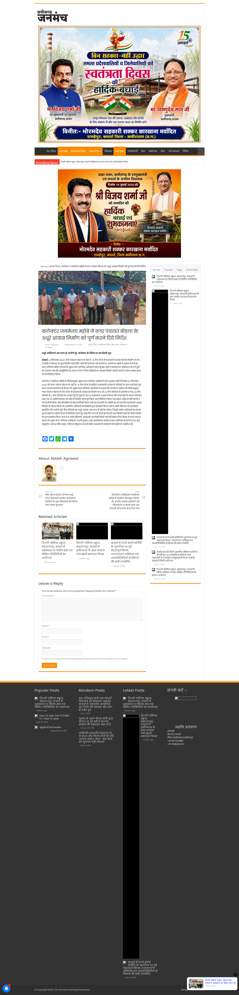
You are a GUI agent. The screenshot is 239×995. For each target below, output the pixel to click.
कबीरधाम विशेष (78, 151)
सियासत (108, 151)
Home (43, 266)
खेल (143, 151)
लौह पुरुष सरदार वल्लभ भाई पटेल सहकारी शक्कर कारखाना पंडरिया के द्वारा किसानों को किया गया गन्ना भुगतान (61, 498)
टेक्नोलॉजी (133, 151)
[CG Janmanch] (52, 15)
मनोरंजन (153, 151)
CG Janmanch (61, 989)
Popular (168, 269)
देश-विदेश (51, 151)
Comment (48, 595)
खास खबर (119, 151)
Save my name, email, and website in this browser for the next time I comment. (86, 658)
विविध (185, 151)
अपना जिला (94, 151)
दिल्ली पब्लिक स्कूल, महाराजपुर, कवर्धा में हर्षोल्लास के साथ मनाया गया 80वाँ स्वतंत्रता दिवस (184, 295)
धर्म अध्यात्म (173, 151)
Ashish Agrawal (52, 344)
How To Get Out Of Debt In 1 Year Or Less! (54, 717)
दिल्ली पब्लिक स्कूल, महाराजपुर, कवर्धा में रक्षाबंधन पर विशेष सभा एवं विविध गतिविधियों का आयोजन (57, 550)
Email (45, 636)
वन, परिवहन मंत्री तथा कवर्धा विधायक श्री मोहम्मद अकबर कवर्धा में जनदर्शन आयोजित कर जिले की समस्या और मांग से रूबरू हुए (95, 704)
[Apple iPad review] (36, 727)
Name (46, 626)
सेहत (163, 151)
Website (46, 647)
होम (40, 150)
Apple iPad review (50, 727)
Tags (179, 269)
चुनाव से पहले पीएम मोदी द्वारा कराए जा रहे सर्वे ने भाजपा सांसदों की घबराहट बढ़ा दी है (96, 721)
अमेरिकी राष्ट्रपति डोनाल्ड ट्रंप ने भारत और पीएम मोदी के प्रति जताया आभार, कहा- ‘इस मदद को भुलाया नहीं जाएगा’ (96, 737)
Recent (156, 269)
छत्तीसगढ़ (63, 151)
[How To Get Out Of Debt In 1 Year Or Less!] (36, 715)
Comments (192, 269)
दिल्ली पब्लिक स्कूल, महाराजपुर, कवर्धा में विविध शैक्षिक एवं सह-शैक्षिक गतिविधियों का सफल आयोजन (174, 572)
